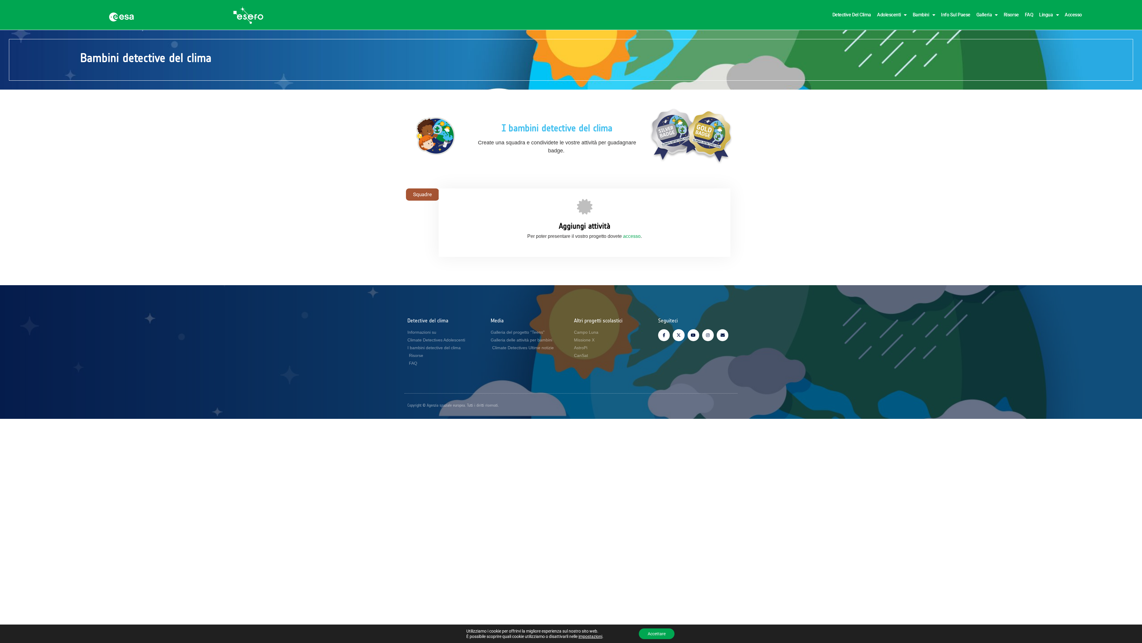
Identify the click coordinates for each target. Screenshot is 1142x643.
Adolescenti (889, 15)
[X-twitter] (678, 335)
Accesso (1073, 15)
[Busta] (722, 335)
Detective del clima (851, 15)
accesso (632, 236)
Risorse (1011, 15)
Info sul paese (955, 15)
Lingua (1046, 15)
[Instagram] (708, 335)
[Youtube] (693, 335)
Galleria (984, 15)
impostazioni (590, 636)
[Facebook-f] (664, 335)
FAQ (1029, 15)
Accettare (657, 633)
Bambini (921, 15)
